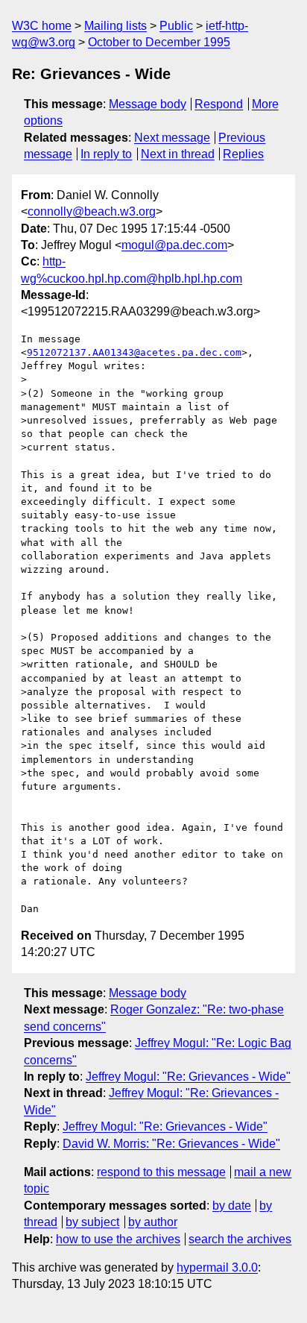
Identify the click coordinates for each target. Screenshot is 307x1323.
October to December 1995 (159, 42)
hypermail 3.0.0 (217, 1267)
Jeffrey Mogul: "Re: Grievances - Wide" (188, 1076)
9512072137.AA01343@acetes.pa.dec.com (134, 352)
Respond (218, 104)
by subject (92, 1222)
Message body (147, 104)
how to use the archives (118, 1239)
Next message (172, 137)
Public (176, 25)
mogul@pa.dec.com (174, 245)
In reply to (106, 154)
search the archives (240, 1239)
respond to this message (161, 1172)
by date (231, 1205)
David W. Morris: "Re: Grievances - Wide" (171, 1143)
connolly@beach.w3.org (92, 211)
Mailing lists (115, 25)
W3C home (42, 25)
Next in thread (178, 154)
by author (152, 1222)
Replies (243, 154)
